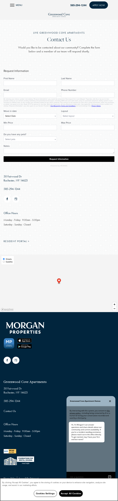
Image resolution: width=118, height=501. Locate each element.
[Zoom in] (114, 304)
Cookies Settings (45, 493)
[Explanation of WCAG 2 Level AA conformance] (10, 451)
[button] (98, 5)
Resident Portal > (16, 241)
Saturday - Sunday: (13, 224)
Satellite (9, 261)
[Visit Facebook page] (7, 199)
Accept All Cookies (71, 493)
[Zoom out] (114, 308)
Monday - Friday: (12, 220)
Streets (9, 259)
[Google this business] (15, 199)
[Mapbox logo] (7, 309)
